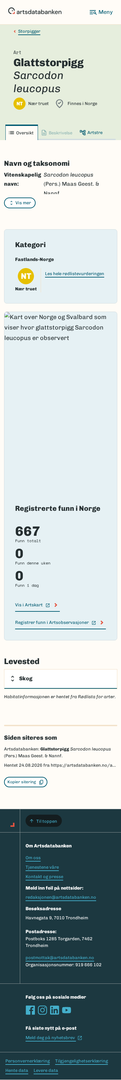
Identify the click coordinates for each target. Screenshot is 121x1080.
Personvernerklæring (27, 1060)
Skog (25, 678)
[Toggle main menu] (101, 12)
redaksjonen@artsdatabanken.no (61, 897)
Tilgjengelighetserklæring (81, 1060)
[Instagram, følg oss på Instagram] (42, 1010)
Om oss (33, 857)
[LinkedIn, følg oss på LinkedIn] (54, 1010)
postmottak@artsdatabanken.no (60, 957)
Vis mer (23, 202)
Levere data (46, 1070)
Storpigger (29, 31)
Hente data (16, 1070)
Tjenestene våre (42, 867)
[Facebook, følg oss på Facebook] (30, 1010)
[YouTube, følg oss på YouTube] (66, 1010)
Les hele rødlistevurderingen (74, 273)
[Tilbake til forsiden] (35, 12)
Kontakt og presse (44, 876)
